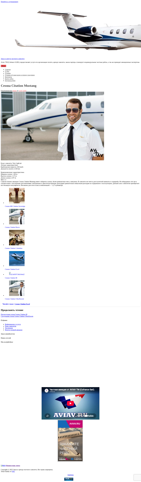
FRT (13, 471)
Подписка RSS (10, 80)
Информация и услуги (13, 324)
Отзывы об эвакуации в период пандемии (20, 75)
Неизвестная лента (13, 465)
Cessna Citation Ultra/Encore (17, 316)
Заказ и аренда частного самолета (12, 59)
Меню (3, 66)
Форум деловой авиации (13, 330)
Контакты (8, 77)
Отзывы (8, 73)
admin (14, 91)
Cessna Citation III (14, 314)
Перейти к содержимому (9, 2)
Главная (8, 69)
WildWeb (71, 475)
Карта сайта (9, 79)
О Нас (7, 71)
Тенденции (9, 328)
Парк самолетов (10, 326)
